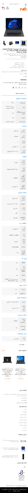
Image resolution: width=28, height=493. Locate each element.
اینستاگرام (24, 466)
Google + (16, 87)
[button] (25, 4)
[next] (3, 50)
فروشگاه (24, 412)
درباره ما (24, 428)
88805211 (23, 398)
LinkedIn (19, 87)
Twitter (22, 87)
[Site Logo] (23, 9)
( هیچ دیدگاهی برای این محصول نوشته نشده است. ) (16, 59)
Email (13, 87)
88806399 (23, 400)
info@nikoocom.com (20, 403)
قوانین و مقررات (22, 425)
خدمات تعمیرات (23, 417)
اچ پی (8, 367)
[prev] (5, 50)
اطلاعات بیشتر (20, 378)
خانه (25, 409)
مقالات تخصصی (22, 420)
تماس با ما (24, 430)
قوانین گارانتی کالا (22, 422)
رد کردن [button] (10, 491)
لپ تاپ (23, 73)
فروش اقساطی (23, 414)
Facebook (25, 87)
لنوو (20, 73)
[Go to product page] (20, 360)
